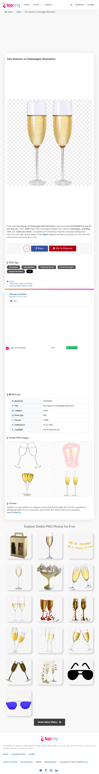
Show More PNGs (48, 722)
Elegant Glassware (16, 271)
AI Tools (36, 5)
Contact (48, 5)
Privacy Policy (27, 762)
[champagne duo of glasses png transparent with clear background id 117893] (18, 671)
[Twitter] (40, 771)
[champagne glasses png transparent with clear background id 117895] (49, 671)
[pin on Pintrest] (28, 536)
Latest (27, 5)
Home (10, 12)
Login (91, 5)
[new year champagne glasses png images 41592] (80, 608)
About (5, 754)
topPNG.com (81, 762)
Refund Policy (50, 762)
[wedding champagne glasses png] (80, 577)
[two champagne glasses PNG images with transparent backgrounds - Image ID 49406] (71, 483)
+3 (29, 271)
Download (73, 347)
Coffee (14, 301)
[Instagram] (51, 771)
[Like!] (26, 248)
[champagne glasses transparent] (18, 608)
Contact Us (16, 513)
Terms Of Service (10, 762)
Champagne (13, 267)
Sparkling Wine (29, 267)
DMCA (39, 762)
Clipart (18, 12)
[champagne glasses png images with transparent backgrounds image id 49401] (80, 640)
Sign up (80, 5)
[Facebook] (46, 771)
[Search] (71, 4)
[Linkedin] (56, 771)
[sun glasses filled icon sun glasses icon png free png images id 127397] (80, 671)
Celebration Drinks (47, 267)
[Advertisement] (49, 35)
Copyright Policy (18, 754)
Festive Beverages (67, 267)
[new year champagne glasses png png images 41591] (49, 608)
